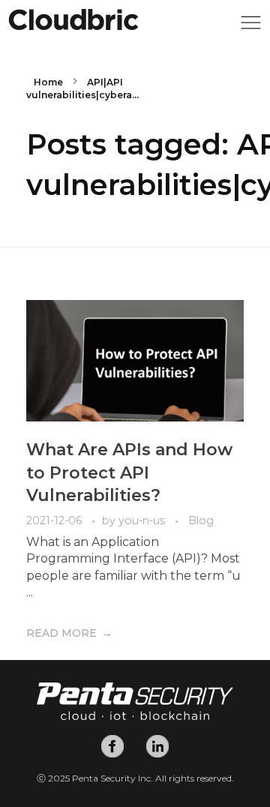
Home (48, 82)
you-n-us (143, 520)
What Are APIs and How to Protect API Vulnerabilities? (129, 473)
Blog (201, 520)
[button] (251, 26)
